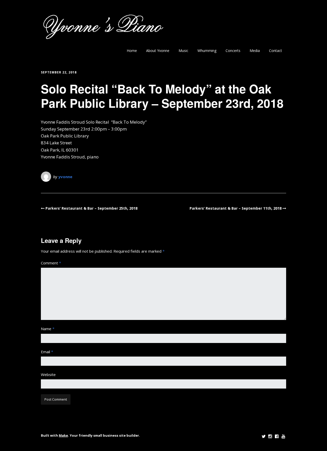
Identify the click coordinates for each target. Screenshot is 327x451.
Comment (51, 262)
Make (63, 435)
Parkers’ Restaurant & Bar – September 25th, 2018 (91, 208)
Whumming (206, 50)
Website (48, 374)
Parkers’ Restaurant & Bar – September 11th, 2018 (236, 208)
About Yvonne (157, 50)
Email (47, 351)
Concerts (233, 50)
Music (183, 50)
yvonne (65, 176)
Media (255, 50)
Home (132, 50)
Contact (275, 50)
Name (47, 328)
